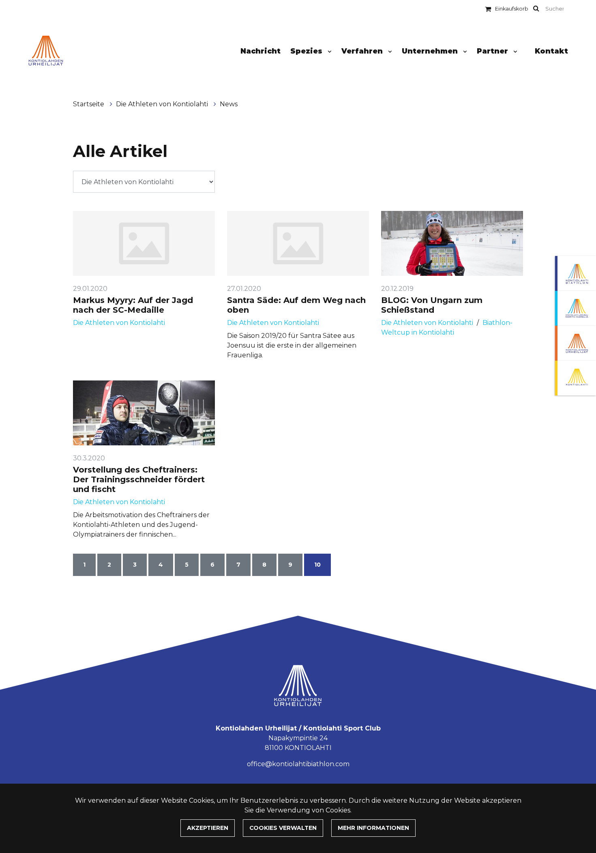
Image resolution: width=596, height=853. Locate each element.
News (229, 104)
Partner (493, 51)
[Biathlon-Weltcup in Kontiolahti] (575, 308)
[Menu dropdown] (328, 51)
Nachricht (260, 51)
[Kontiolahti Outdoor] (575, 378)
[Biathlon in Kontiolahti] (575, 273)
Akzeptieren (207, 828)
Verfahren (363, 51)
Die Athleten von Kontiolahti (163, 104)
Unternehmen (431, 51)
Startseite (89, 104)
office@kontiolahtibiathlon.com (298, 764)
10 (317, 564)
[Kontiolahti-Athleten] (575, 343)
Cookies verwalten (283, 828)
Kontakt (551, 51)
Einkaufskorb (511, 9)
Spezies (307, 51)
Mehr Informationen (373, 828)
